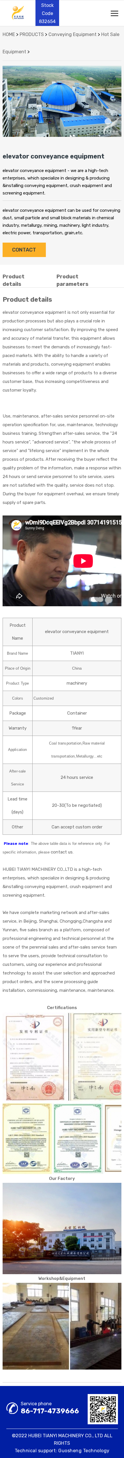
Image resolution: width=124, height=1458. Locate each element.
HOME (9, 34)
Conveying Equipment (72, 34)
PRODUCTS (32, 34)
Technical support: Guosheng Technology (62, 1450)
